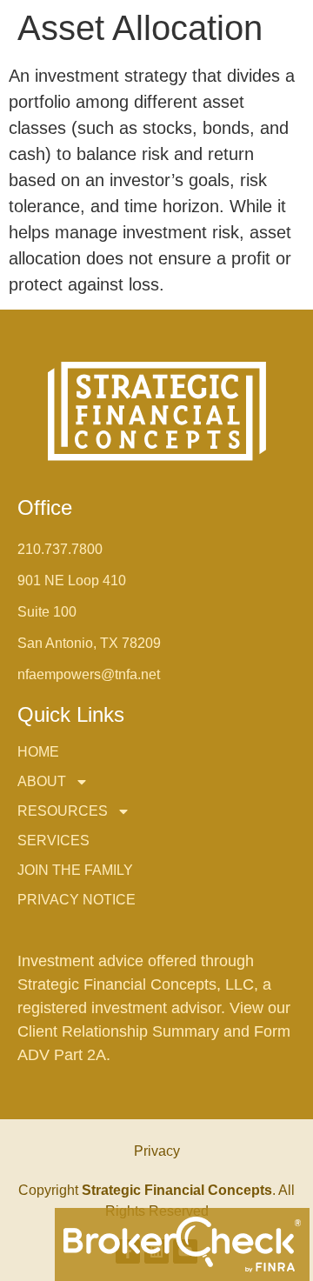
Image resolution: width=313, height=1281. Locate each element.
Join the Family (75, 870)
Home (38, 751)
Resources (62, 811)
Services (53, 840)
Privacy (157, 1151)
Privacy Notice (76, 899)
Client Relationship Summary (120, 1031)
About (41, 781)
